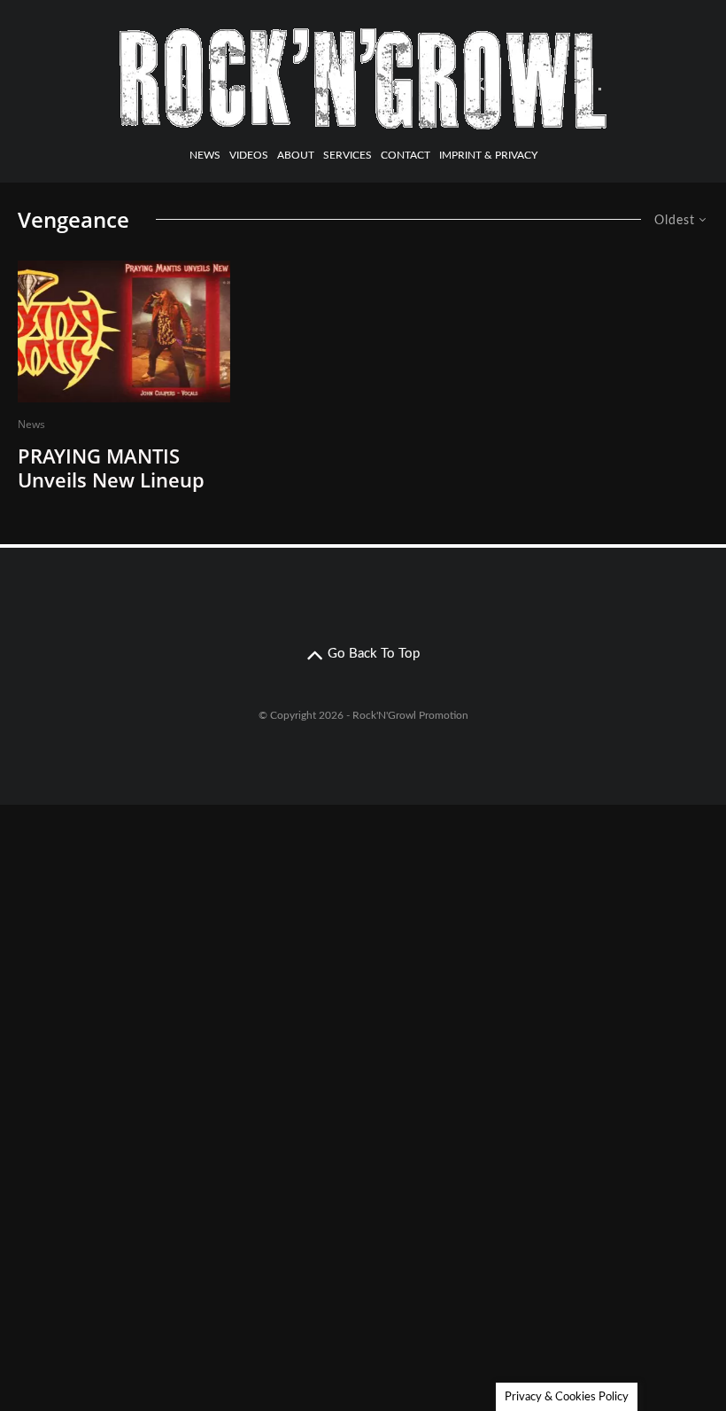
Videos (248, 155)
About (295, 155)
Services (347, 155)
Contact (405, 155)
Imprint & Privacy (488, 155)
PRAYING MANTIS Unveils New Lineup (111, 467)
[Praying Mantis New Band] (124, 331)
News (204, 155)
